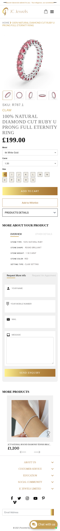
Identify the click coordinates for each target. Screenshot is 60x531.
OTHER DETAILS (43, 234)
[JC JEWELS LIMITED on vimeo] (15, 502)
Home (6, 22)
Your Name (17, 288)
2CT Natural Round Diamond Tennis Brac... (29, 444)
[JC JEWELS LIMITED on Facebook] (12, 498)
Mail (14, 319)
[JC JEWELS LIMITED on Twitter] (19, 498)
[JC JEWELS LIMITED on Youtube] (35, 498)
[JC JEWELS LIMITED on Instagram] (27, 498)
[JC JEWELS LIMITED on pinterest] (43, 498)
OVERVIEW (16, 234)
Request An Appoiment (44, 275)
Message (16, 335)
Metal (4, 147)
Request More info (16, 275)
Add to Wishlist (30, 202)
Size (4, 169)
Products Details (17, 212)
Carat (4, 158)
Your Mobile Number (21, 304)
